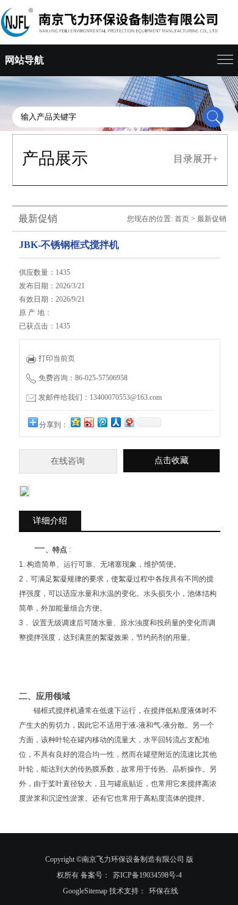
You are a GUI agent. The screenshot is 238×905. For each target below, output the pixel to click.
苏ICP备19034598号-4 (147, 875)
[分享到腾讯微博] (102, 422)
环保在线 (163, 891)
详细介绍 (50, 520)
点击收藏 (171, 460)
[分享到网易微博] (128, 422)
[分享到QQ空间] (75, 422)
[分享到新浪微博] (88, 422)
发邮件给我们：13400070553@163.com (100, 397)
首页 (182, 219)
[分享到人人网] (115, 422)
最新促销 (211, 219)
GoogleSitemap (85, 891)
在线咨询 (68, 461)
